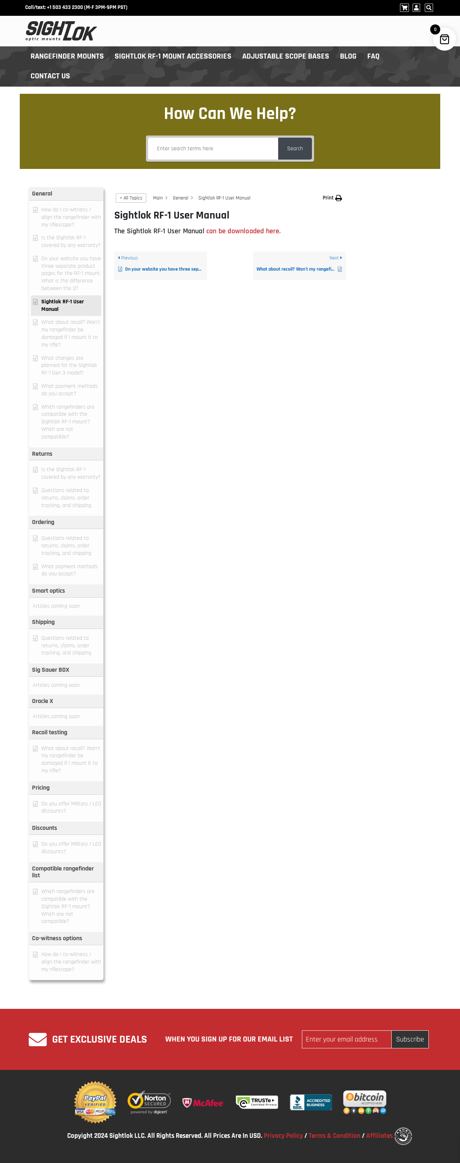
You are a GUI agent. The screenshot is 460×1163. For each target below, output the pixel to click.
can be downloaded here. (243, 231)
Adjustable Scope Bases (285, 56)
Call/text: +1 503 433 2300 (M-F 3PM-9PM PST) (76, 7)
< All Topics (131, 198)
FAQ (373, 56)
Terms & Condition (334, 1135)
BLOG (348, 56)
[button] (66, 194)
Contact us (50, 76)
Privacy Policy (283, 1135)
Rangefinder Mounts (67, 56)
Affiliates (379, 1135)
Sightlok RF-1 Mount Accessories (173, 56)
